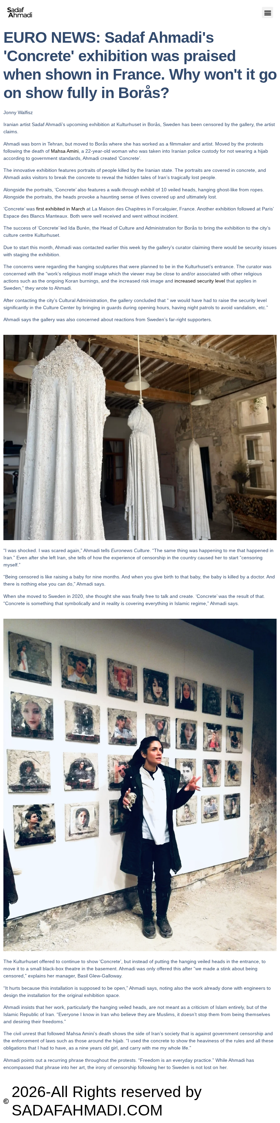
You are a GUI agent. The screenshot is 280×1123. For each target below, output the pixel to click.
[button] (267, 12)
